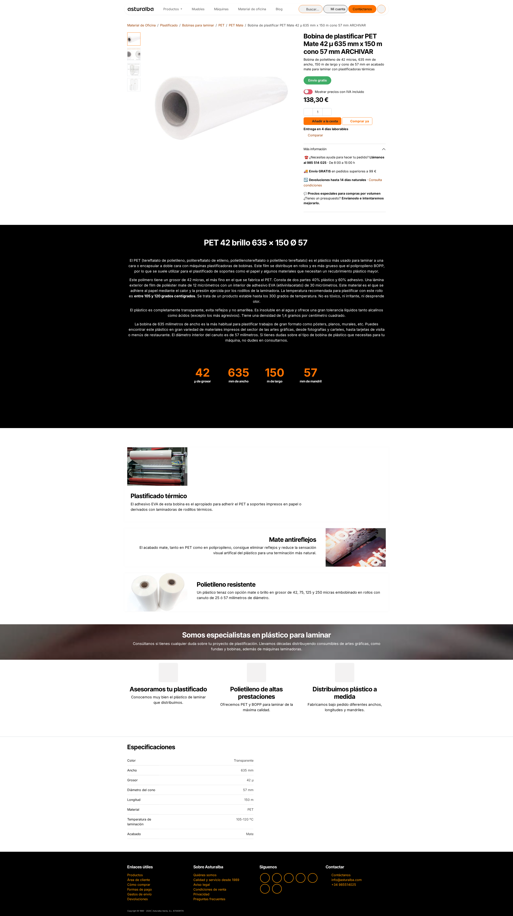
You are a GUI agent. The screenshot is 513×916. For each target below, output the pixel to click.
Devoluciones (137, 899)
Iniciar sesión (335, 9)
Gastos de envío (139, 894)
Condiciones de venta (209, 889)
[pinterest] (312, 878)
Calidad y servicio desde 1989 (216, 880)
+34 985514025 (343, 885)
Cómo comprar (138, 885)
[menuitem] (173, 9)
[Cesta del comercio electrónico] (381, 9)
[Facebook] (289, 878)
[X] (265, 889)
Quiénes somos (204, 875)
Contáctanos (362, 9)
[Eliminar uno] (308, 112)
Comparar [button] (315, 135)
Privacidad (201, 894)
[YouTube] (265, 878)
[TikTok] (300, 878)
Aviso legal (201, 885)
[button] (150, 110)
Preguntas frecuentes (209, 899)
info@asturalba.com (346, 880)
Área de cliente (138, 880)
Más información (315, 149)
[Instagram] (277, 878)
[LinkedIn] (277, 889)
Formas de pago (139, 889)
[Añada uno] (327, 112)
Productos (135, 875)
